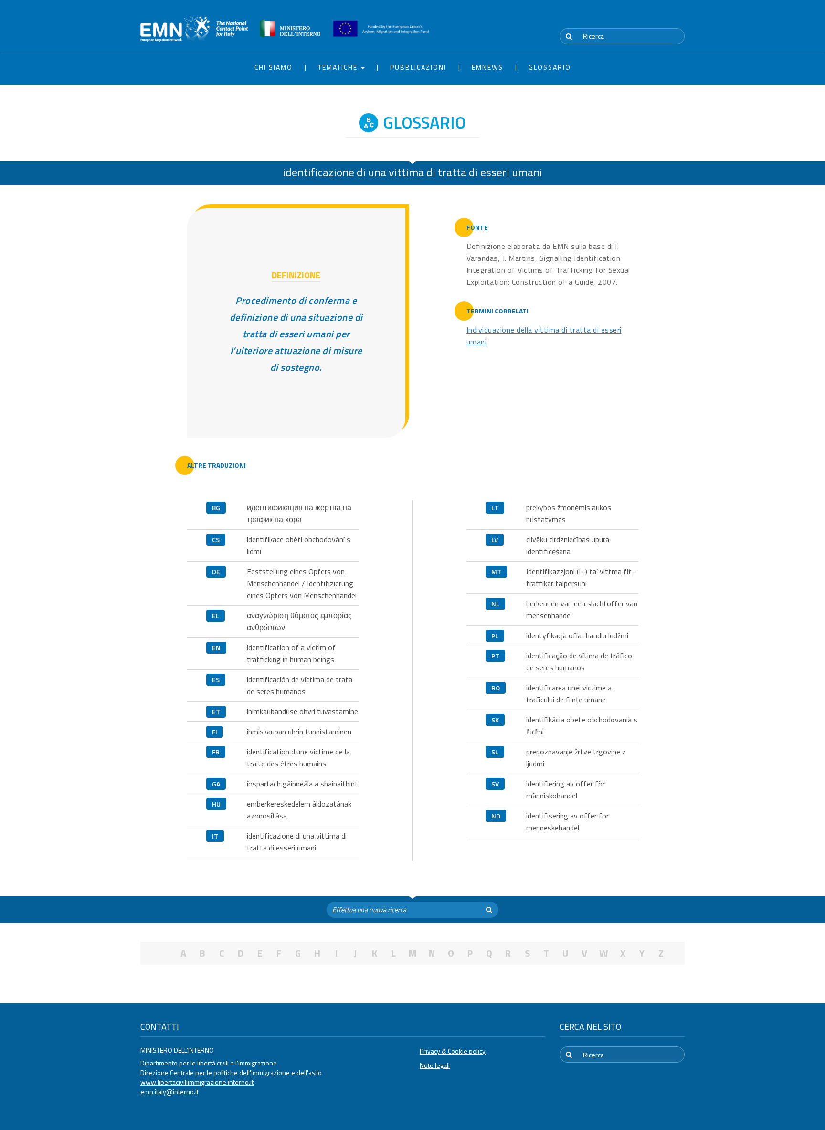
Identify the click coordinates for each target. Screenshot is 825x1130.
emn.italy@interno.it (169, 1092)
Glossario (550, 67)
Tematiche (339, 67)
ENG (679, 18)
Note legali (435, 1065)
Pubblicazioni (418, 67)
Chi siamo (273, 67)
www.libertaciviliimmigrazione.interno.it (197, 1082)
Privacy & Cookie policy (453, 1051)
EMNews (487, 67)
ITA (656, 18)
